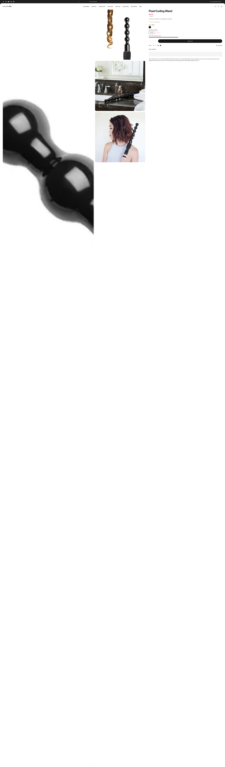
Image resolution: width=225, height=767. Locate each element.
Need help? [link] (220, 45)
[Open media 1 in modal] (48, 388)
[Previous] (78, 1)
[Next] (107, 1)
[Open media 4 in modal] (120, 137)
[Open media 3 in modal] (120, 86)
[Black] (150, 27)
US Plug (151, 32)
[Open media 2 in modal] (120, 35)
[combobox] (216, 1)
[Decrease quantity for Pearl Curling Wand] (150, 41)
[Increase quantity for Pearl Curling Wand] (155, 41)
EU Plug (157, 32)
